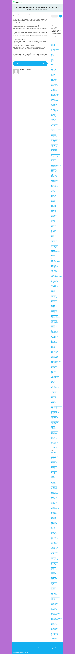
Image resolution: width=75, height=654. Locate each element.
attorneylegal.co (53, 346)
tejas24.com (53, 191)
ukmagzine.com (53, 290)
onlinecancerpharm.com (54, 357)
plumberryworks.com (54, 407)
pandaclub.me (53, 241)
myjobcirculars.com (54, 101)
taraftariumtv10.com (54, 175)
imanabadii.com (53, 252)
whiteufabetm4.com (54, 548)
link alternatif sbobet (27, 648)
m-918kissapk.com (54, 246)
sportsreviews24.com (54, 351)
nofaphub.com (53, 467)
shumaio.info (53, 220)
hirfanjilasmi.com (53, 396)
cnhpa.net (52, 372)
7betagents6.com (53, 518)
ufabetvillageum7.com (54, 542)
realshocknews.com (54, 366)
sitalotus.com (53, 373)
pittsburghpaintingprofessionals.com (56, 406)
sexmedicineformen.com (55, 412)
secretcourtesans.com (54, 456)
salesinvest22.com (54, 578)
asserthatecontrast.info (54, 207)
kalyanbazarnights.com (54, 110)
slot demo (52, 59)
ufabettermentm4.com (54, 431)
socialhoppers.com (54, 145)
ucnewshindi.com (53, 282)
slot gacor (49, 646)
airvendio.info (53, 196)
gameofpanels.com (54, 130)
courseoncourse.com (54, 270)
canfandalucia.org (54, 602)
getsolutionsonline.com (54, 124)
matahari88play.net (54, 321)
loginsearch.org (53, 225)
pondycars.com (53, 593)
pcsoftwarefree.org (54, 482)
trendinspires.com (54, 170)
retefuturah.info (53, 558)
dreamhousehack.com (54, 610)
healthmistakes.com (54, 368)
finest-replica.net (53, 574)
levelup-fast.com (53, 527)
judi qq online (53, 45)
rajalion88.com (53, 461)
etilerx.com (52, 553)
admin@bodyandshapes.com (20, 14)
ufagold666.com (53, 587)
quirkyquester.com (54, 411)
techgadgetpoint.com (54, 348)
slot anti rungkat (24, 646)
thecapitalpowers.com (54, 422)
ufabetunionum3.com (54, 538)
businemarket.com (54, 320)
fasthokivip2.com (53, 312)
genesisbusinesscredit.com (55, 156)
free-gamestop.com (54, 287)
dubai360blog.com (54, 352)
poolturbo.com (53, 192)
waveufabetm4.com (54, 544)
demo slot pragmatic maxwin (34, 646)
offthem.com (53, 74)
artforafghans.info (53, 195)
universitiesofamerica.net (55, 94)
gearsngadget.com (54, 523)
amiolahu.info (53, 202)
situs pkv (52, 46)
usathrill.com (53, 599)
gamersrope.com (53, 285)
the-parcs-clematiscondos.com (55, 261)
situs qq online (53, 50)
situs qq (36, 648)
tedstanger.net (53, 563)
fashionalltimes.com (54, 614)
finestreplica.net (53, 554)
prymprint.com (53, 388)
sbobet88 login (32, 648)
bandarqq (38, 648)
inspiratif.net (53, 71)
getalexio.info (53, 386)
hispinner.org (53, 125)
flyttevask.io (53, 242)
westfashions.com (54, 166)
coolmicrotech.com (54, 609)
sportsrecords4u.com (54, 534)
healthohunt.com (53, 557)
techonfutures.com (54, 594)
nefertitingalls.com (54, 468)
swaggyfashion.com (54, 174)
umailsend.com (53, 295)
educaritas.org (53, 472)
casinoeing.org (53, 230)
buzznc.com (53, 620)
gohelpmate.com (53, 135)
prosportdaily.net (53, 577)
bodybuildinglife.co (54, 362)
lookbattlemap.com (54, 300)
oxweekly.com (53, 164)
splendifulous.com (54, 533)
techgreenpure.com (54, 499)
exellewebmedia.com (54, 286)
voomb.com (53, 347)
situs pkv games (53, 56)
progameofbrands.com (54, 95)
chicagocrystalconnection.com (55, 251)
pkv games (52, 54)
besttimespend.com (54, 391)
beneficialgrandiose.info (54, 212)
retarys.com (53, 296)
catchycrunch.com (54, 466)
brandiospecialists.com (54, 116)
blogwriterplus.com (54, 265)
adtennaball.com (53, 119)
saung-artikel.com (54, 311)
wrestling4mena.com (54, 140)
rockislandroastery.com (54, 628)
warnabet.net (53, 237)
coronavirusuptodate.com (55, 519)
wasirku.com (53, 190)
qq (32, 647)
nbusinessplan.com (54, 79)
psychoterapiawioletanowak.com (56, 408)
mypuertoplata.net (54, 84)
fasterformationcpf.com (54, 297)
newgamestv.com (53, 337)
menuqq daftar (15, 647)
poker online (47, 648)
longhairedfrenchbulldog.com (55, 317)
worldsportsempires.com (55, 376)
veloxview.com (53, 443)
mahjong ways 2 (45, 646)
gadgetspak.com (53, 522)
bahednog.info (53, 272)
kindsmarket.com (53, 159)
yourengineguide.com (54, 603)
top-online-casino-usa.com (55, 111)
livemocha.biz (53, 231)
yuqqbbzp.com (53, 517)
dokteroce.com (53, 181)
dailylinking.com (53, 483)
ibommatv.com (53, 75)
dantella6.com (53, 106)
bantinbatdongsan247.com (55, 271)
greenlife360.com (53, 80)
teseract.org (53, 579)
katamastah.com (53, 378)
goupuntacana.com (54, 462)
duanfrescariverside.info (54, 552)
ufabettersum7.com (54, 432)
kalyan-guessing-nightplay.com (56, 129)
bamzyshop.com (53, 592)
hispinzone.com (53, 109)
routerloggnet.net (53, 105)
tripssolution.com (53, 512)
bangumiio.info (53, 210)
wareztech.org (53, 291)
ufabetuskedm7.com (54, 438)
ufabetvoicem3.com (54, 543)
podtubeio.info (53, 216)
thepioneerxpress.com (54, 85)
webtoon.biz (53, 327)
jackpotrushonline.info (54, 281)
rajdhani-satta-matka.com (55, 136)
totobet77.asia (53, 426)
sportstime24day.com (54, 332)
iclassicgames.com (54, 310)
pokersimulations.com (54, 529)
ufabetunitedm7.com (54, 437)
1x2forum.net (53, 453)
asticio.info (52, 382)
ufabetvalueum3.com (54, 539)
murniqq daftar (19, 647)
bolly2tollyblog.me (54, 240)
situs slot (52, 646)
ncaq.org (52, 476)
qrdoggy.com (53, 363)
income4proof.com (54, 471)
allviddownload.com (54, 90)
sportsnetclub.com (54, 306)
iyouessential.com (54, 487)
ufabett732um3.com (54, 564)
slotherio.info (53, 221)
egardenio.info (53, 383)
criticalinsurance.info (54, 126)
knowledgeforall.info (54, 141)
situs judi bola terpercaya (55, 49)
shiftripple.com (53, 413)
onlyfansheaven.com (54, 150)
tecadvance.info (53, 200)
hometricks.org (53, 397)
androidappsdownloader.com (55, 131)
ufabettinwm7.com (54, 433)
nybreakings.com (53, 604)
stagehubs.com (53, 452)
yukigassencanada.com (54, 514)
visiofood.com (53, 583)
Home (28, 9)
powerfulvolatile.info (54, 217)
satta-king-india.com (54, 513)
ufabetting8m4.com (54, 537)
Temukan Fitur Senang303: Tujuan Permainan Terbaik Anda (56, 31)
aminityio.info (53, 201)
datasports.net (53, 341)
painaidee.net (53, 325)
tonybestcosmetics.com (54, 619)
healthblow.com (53, 134)
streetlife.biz (53, 232)
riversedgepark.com (54, 463)
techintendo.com (53, 498)
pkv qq (36, 647)
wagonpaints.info (53, 567)
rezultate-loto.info (53, 532)
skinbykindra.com (53, 623)
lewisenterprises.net (54, 481)
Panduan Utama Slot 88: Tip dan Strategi (56, 34)
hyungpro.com (53, 330)
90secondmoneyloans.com (55, 508)
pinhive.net (52, 236)
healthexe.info (53, 197)
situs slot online (40, 646)
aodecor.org (53, 226)
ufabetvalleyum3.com (54, 442)
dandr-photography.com (54, 180)
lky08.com (52, 151)
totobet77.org (53, 427)
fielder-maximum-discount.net (55, 154)
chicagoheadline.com (54, 458)
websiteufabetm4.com (54, 547)
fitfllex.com (52, 155)
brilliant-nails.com (53, 179)
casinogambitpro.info (54, 267)
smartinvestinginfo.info (54, 559)
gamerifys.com (53, 70)
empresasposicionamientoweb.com (56, 618)
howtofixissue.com (54, 86)
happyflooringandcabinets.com (56, 361)
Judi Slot (27, 14)
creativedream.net (54, 146)
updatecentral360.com (54, 377)
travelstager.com (53, 169)
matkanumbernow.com (54, 100)
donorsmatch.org (53, 227)
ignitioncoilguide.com (54, 633)
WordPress (26, 652)
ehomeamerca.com (54, 497)
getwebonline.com (54, 149)
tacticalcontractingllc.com (55, 421)
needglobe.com (53, 402)
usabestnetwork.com (54, 292)
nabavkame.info (53, 247)
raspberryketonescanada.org (55, 597)
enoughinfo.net (53, 235)
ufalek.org (52, 358)
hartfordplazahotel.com (54, 245)
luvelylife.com (53, 160)
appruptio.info (53, 255)
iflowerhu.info (53, 250)
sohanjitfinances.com (54, 417)
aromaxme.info (53, 206)
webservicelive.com (54, 638)
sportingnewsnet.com (54, 331)
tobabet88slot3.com (54, 423)
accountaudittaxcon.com (55, 387)
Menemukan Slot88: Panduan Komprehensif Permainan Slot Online (56, 37)
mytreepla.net (53, 528)
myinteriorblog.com (54, 588)
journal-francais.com (54, 182)
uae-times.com (53, 69)
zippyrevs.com (53, 99)
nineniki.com (53, 115)
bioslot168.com (53, 635)
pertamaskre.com (53, 275)
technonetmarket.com (54, 562)
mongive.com (53, 121)
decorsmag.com (53, 91)
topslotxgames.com (54, 104)
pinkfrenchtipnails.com (54, 336)
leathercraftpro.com (54, 398)
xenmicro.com (53, 477)
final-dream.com (53, 573)
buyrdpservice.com (54, 301)
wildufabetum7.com (54, 447)
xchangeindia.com (54, 608)
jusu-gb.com (53, 262)
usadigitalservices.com (54, 144)
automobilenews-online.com (55, 613)
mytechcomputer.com (54, 634)
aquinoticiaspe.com (54, 316)
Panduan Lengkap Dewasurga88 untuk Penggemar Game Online (56, 28)
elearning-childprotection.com (55, 139)
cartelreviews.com (54, 502)
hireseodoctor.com (54, 524)
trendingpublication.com (54, 428)
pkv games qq (30, 647)
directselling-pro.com (54, 629)
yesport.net (52, 302)
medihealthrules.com (54, 598)
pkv (51, 51)
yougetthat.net (53, 305)
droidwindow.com (53, 584)
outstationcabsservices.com (55, 605)
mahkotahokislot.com (54, 356)
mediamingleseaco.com (54, 186)
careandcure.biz (53, 392)
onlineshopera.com (54, 478)
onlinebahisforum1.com (54, 457)
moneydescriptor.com (54, 322)
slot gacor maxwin (18, 646)
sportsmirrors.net (53, 340)
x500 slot (28, 646)
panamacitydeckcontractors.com (56, 165)
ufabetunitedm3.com (54, 436)
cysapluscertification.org (54, 222)
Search (52, 14)
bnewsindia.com (53, 589)
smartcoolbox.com (54, 416)
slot (30, 14)
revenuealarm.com (54, 630)
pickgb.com (53, 367)
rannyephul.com (53, 171)
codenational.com (54, 625)
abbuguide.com (53, 492)
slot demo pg (53, 44)
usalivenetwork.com (54, 280)
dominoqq (55, 646)
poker (50, 647)
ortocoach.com (53, 403)
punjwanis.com (53, 260)
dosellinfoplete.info (54, 215)
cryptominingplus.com (54, 315)
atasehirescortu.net (54, 342)
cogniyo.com (53, 393)
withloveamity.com (54, 488)
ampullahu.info (53, 205)
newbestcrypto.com (54, 307)
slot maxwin (14, 646)
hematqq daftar (24, 647)
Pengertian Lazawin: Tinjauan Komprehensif (55, 25)
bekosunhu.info (53, 211)
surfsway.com (53, 503)
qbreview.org (53, 96)
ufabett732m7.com (54, 582)
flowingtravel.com (53, 114)
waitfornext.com (53, 568)
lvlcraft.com (53, 507)
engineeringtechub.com (54, 343)
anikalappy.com (53, 549)
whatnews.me (53, 572)
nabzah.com (53, 120)
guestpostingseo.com (54, 266)
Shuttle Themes (19, 652)
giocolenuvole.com (54, 486)
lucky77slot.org (53, 353)
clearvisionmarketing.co (54, 569)
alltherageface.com (54, 624)
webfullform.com (53, 89)
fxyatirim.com (53, 491)
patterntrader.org (53, 371)
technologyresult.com (54, 493)
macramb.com (53, 161)
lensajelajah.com (53, 473)
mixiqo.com (53, 401)
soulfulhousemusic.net (54, 418)
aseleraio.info (53, 381)
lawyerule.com (53, 185)
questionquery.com (54, 176)
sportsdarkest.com (54, 326)
